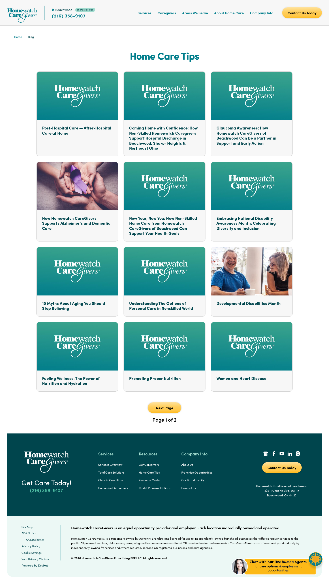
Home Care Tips (149, 472)
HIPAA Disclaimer (32, 540)
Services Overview (110, 465)
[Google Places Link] (265, 454)
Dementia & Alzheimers (113, 488)
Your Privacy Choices (35, 559)
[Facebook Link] (273, 454)
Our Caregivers (149, 465)
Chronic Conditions (110, 480)
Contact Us (188, 488)
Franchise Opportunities (196, 472)
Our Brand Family (192, 480)
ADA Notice (28, 533)
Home (18, 37)
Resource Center (149, 480)
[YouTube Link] (282, 454)
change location (85, 9)
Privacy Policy (30, 546)
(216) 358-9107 (68, 15)
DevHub (43, 565)
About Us (187, 465)
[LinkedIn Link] (290, 454)
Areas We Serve (195, 12)
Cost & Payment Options (155, 488)
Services (144, 12)
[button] (277, 577)
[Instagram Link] (298, 454)
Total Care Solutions (111, 472)
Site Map (27, 527)
